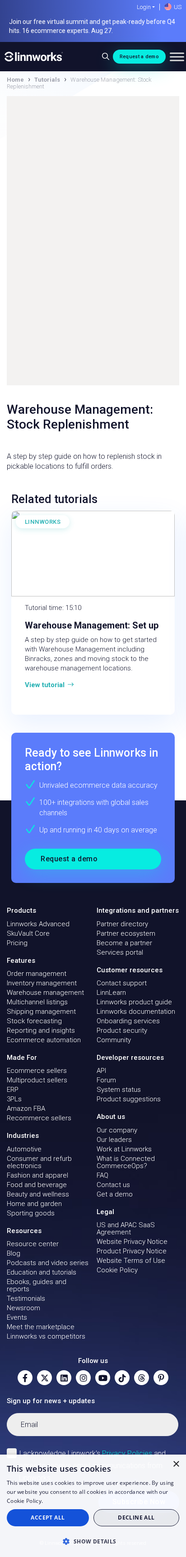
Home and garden (34, 1204)
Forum (106, 1080)
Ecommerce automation (44, 1040)
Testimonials (26, 1298)
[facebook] (25, 1377)
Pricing (17, 943)
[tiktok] (122, 1377)
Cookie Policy (117, 1270)
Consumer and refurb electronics (39, 1162)
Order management (36, 974)
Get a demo (115, 1194)
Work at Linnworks (124, 1149)
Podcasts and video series (47, 1263)
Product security (122, 1030)
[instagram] (83, 1377)
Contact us (113, 1185)
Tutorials (47, 79)
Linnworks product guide (134, 1002)
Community (114, 1040)
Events (17, 1317)
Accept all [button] (48, 1517)
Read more (59, 1501)
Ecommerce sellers (37, 1071)
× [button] (175, 1464)
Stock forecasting (34, 1021)
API (101, 1071)
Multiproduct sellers (37, 1080)
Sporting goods (31, 1213)
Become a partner (124, 943)
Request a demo (139, 57)
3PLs (14, 1099)
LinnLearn (111, 993)
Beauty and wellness (38, 1194)
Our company (117, 1130)
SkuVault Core (28, 933)
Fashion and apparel (37, 1175)
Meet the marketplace (40, 1327)
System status (119, 1090)
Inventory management (42, 983)
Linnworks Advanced (38, 924)
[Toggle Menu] (177, 56)
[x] (44, 1377)
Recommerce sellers (39, 1118)
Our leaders (114, 1140)
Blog (13, 1253)
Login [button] (144, 7)
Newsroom (23, 1308)
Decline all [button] (136, 1517)
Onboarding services (128, 1021)
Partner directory (122, 924)
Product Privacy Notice (132, 1251)
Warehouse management (45, 993)
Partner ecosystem (126, 933)
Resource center (33, 1244)
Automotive (24, 1149)
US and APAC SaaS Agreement (126, 1228)
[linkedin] (63, 1377)
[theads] (141, 1377)
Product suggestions (129, 1099)
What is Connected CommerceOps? (126, 1162)
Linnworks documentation (136, 1011)
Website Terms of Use (131, 1261)
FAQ (102, 1175)
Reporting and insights (41, 1030)
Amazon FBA (26, 1108)
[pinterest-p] (160, 1377)
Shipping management (41, 1011)
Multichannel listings (37, 1002)
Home (15, 79)
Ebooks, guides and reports (36, 1285)
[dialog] (93, 1506)
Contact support (122, 983)
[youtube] (102, 1377)
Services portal (120, 952)
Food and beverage (37, 1185)
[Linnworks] (34, 56)
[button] (93, 1541)
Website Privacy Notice (132, 1242)
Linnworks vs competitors (46, 1336)
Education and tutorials (41, 1272)
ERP (13, 1090)
